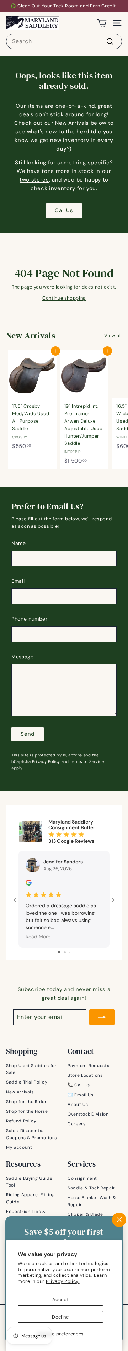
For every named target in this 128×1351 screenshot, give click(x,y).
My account (19, 1147)
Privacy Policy (46, 761)
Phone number (29, 619)
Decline (60, 1317)
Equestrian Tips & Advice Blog (26, 1215)
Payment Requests (88, 1066)
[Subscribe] (102, 1017)
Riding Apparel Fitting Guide (30, 1198)
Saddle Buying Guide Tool (29, 1182)
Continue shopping (64, 298)
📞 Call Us (79, 1085)
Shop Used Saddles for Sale (31, 1069)
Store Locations (85, 1075)
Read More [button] (38, 937)
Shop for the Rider (26, 1102)
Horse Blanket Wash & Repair (92, 1201)
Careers (77, 1124)
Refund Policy (21, 1121)
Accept (60, 1299)
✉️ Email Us (81, 1095)
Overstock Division (88, 1114)
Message (22, 656)
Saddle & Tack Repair (91, 1188)
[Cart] (102, 23)
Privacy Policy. (63, 1281)
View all (113, 335)
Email (18, 581)
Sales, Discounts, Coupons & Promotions (31, 1134)
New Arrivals (20, 1092)
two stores (34, 179)
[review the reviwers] (29, 884)
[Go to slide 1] (59, 952)
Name (18, 543)
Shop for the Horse (27, 1111)
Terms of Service (87, 761)
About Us (78, 1104)
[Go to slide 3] (69, 952)
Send (27, 734)
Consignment (82, 1178)
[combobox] (64, 41)
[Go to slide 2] (65, 952)
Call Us (64, 210)
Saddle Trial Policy (26, 1082)
